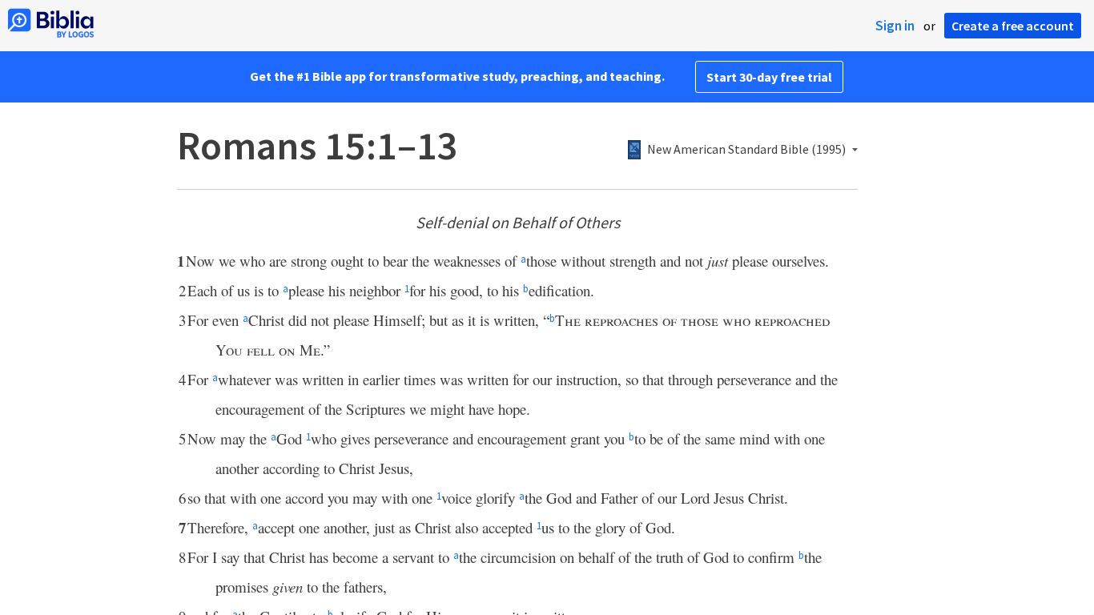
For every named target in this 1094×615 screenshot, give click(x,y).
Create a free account (1012, 26)
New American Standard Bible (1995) (746, 150)
